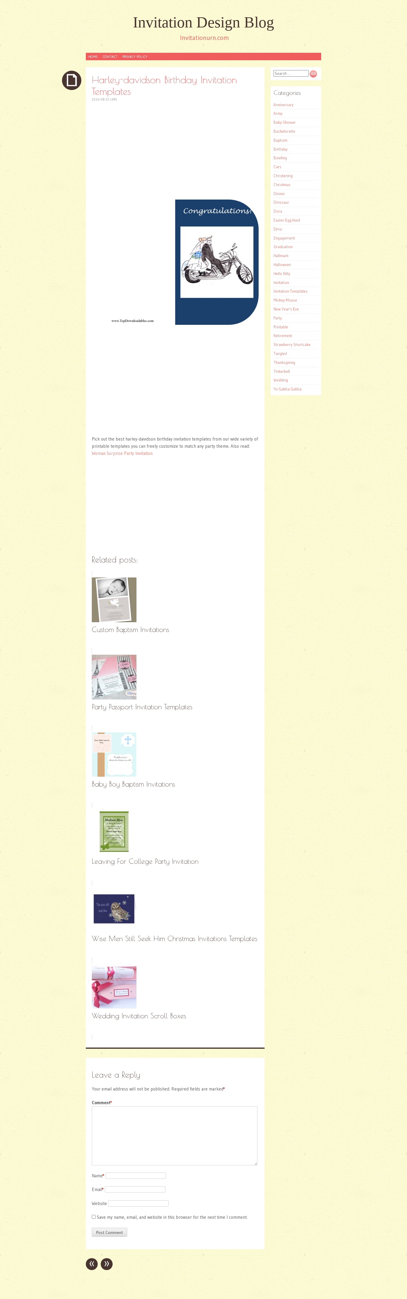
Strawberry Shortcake (292, 344)
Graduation (283, 246)
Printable (281, 327)
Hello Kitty (282, 273)
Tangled (280, 353)
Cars (277, 166)
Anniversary (283, 104)
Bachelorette (284, 131)
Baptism (280, 140)
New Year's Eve (286, 309)
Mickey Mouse (285, 300)
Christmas (282, 184)
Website (99, 1203)
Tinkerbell (282, 371)
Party (278, 318)
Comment (102, 1102)
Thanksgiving (284, 362)
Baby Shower (285, 122)
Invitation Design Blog (203, 22)
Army (278, 113)
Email (98, 1189)
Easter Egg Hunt (287, 220)
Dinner (279, 193)
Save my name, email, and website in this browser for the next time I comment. (172, 1217)
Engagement (284, 238)
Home (93, 56)
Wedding (281, 380)
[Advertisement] (175, 150)
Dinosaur (281, 202)
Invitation (281, 282)
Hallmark (281, 255)
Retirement (283, 335)
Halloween (282, 264)
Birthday (281, 149)
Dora (278, 211)
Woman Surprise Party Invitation (122, 453)
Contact (110, 56)
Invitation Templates (290, 291)
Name (98, 1175)
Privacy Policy (134, 56)
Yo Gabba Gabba (288, 389)
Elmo (278, 229)
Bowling (280, 157)
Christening (283, 175)
